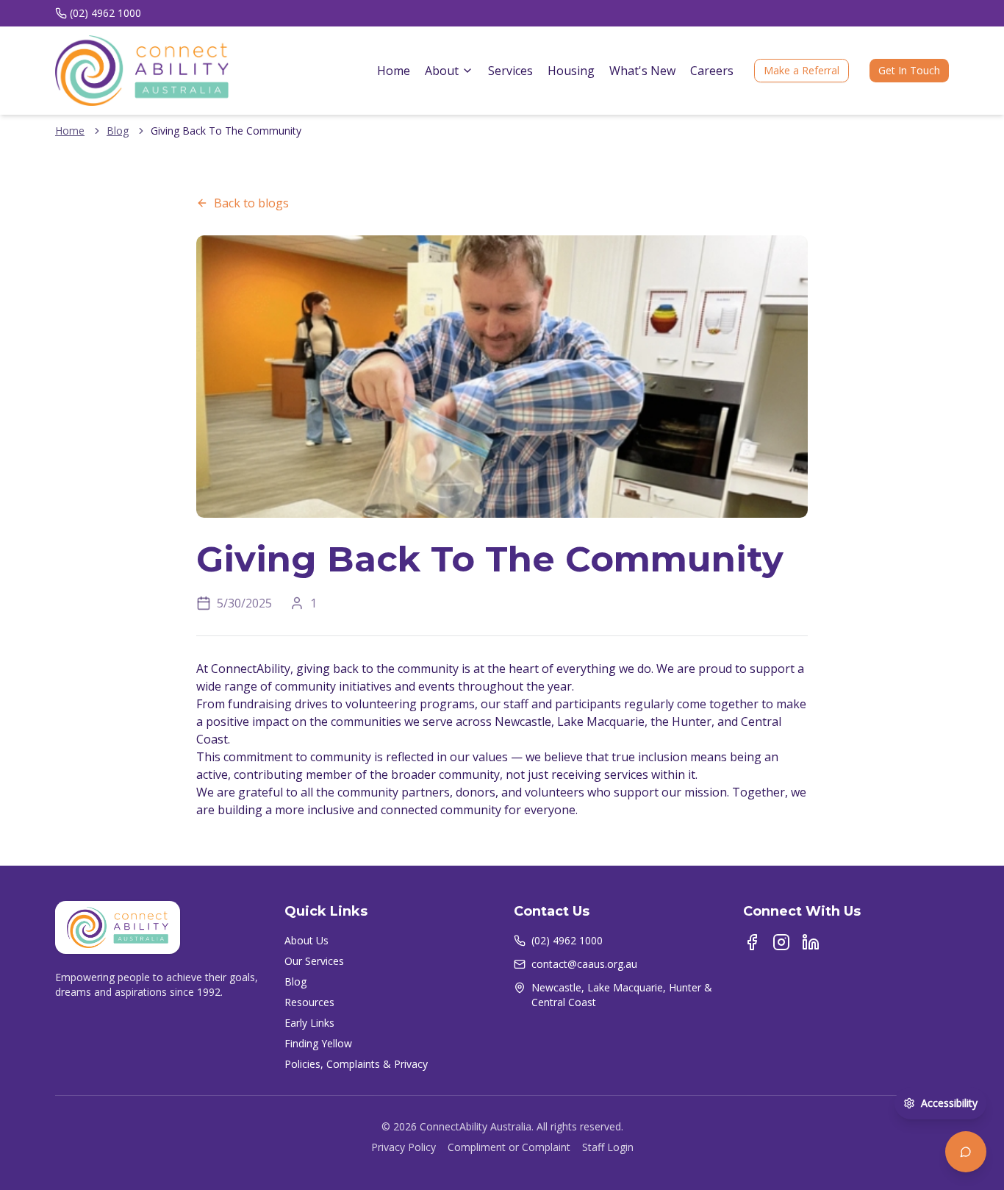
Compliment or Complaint (509, 1147)
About (442, 71)
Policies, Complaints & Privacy (356, 1064)
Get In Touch (909, 70)
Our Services (314, 961)
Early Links (309, 1023)
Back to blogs (251, 203)
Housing (571, 71)
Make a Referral (801, 70)
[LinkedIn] (811, 942)
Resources (309, 1002)
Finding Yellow (318, 1043)
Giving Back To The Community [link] (226, 131)
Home (393, 71)
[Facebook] (752, 942)
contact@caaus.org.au (584, 964)
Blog (118, 131)
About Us (306, 940)
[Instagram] (781, 942)
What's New (642, 71)
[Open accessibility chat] (965, 1151)
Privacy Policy (403, 1147)
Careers (712, 71)
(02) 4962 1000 (105, 13)
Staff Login (608, 1147)
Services (510, 71)
